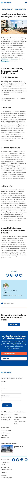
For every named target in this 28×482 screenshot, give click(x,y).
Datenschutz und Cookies (5, 463)
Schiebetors (4, 59)
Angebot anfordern (5, 419)
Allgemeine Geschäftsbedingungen (6, 476)
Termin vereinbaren (9, 353)
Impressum (3, 472)
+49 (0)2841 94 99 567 (6, 414)
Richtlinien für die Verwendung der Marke (6, 468)
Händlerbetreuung (5, 433)
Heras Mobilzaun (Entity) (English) (20, 422)
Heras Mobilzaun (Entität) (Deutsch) (20, 418)
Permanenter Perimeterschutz (5, 436)
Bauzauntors (14, 59)
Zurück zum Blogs (9, 303)
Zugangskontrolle (20, 9)
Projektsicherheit (7, 9)
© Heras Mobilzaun (5, 459)
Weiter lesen (14, 324)
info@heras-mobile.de (6, 417)
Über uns (6, 358)
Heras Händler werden (6, 430)
